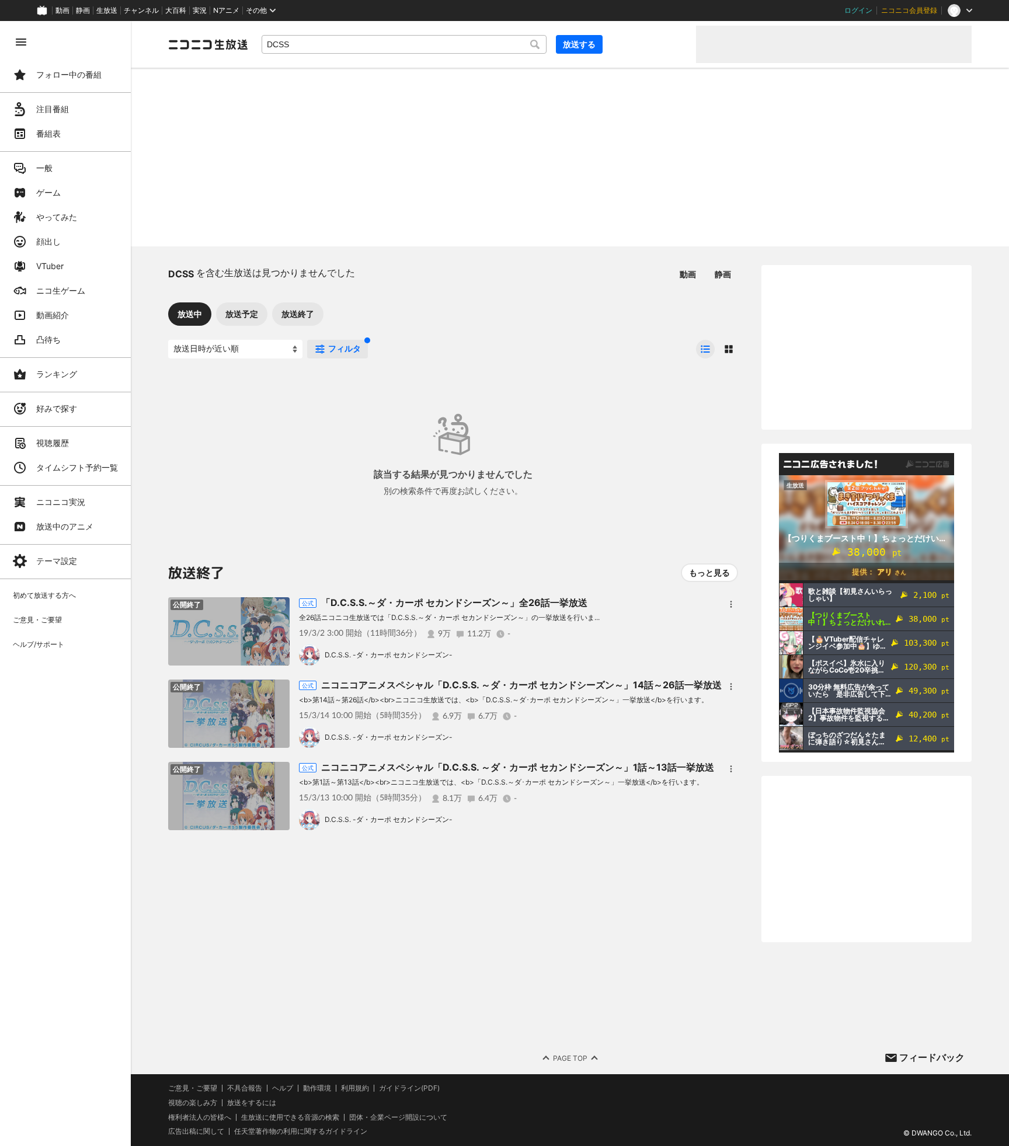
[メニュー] (731, 604)
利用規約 (355, 1088)
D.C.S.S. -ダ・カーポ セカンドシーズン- (389, 654)
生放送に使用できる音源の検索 (290, 1117)
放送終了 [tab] (297, 314)
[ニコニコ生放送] (208, 44)
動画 (62, 10)
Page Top (570, 1058)
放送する (579, 44)
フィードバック (932, 1057)
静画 (83, 10)
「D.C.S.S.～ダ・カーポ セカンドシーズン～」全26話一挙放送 (454, 602)
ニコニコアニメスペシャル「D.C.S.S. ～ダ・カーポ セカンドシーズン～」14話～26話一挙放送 (521, 685)
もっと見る (709, 572)
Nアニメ (226, 10)
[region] (65, 583)
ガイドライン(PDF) (409, 1088)
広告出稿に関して (196, 1131)
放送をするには (251, 1102)
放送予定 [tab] (241, 314)
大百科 (175, 10)
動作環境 (317, 1088)
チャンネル (141, 10)
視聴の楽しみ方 (192, 1102)
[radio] (705, 349)
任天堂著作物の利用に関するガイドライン (300, 1131)
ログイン (858, 10)
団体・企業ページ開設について (398, 1117)
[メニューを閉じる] (21, 42)
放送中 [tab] (190, 314)
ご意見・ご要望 (192, 1088)
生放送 (106, 10)
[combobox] (404, 44)
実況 (200, 10)
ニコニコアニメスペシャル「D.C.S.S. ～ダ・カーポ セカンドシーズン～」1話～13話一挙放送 (517, 767)
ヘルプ (282, 1088)
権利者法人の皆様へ (199, 1117)
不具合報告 (244, 1088)
